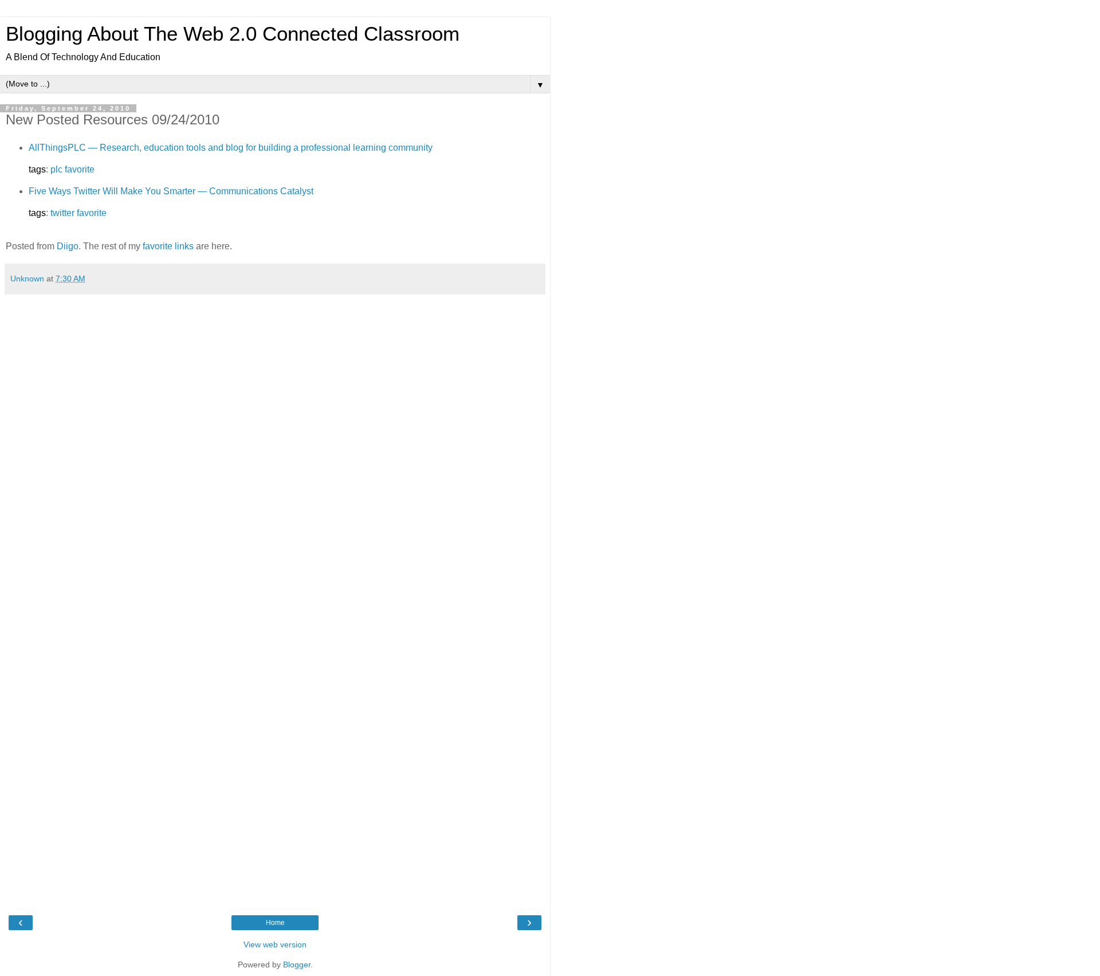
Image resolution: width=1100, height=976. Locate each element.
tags (37, 169)
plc (56, 169)
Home (275, 923)
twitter (62, 213)
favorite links (168, 246)
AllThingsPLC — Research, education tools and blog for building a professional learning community (231, 147)
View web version (275, 944)
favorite (80, 169)
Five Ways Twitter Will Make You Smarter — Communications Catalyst (171, 191)
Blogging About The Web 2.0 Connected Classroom (232, 34)
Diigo (67, 246)
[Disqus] (275, 443)
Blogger (297, 964)
